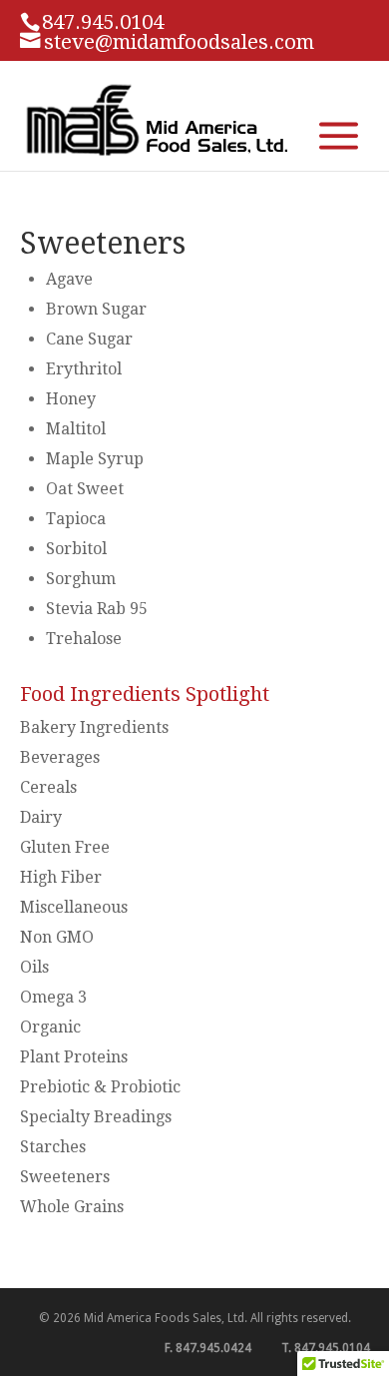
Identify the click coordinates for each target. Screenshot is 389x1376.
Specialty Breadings (96, 1116)
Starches (53, 1146)
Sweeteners (65, 1176)
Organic (50, 1027)
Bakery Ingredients (94, 727)
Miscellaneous (74, 907)
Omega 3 (53, 997)
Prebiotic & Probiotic (100, 1086)
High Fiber (61, 877)
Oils (34, 967)
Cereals (48, 787)
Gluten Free (65, 847)
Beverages (60, 757)
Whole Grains (72, 1206)
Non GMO (57, 937)
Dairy (41, 817)
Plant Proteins (74, 1056)
